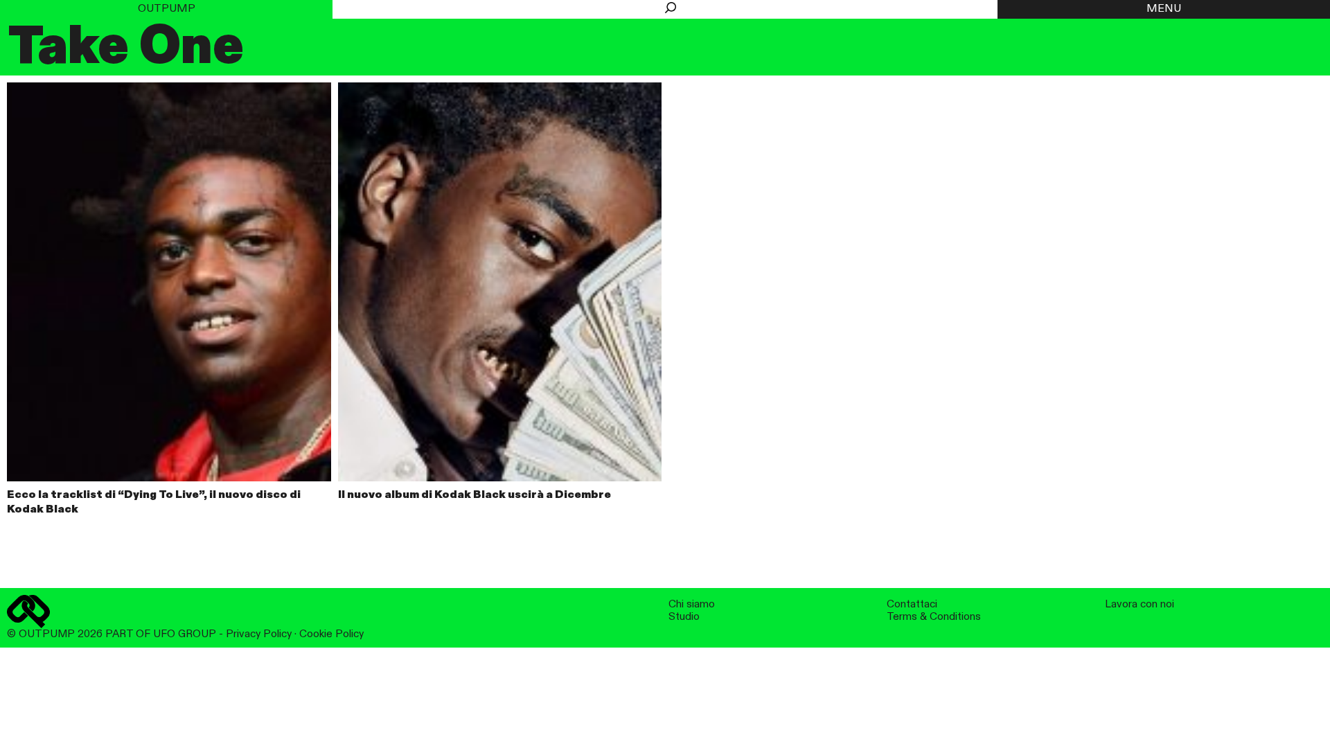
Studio (684, 617)
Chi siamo (691, 604)
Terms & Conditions (934, 617)
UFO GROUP (184, 634)
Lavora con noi (1139, 604)
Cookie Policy (331, 634)
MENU (1163, 9)
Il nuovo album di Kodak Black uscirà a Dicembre (474, 495)
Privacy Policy (259, 634)
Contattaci (912, 604)
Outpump (166, 9)
